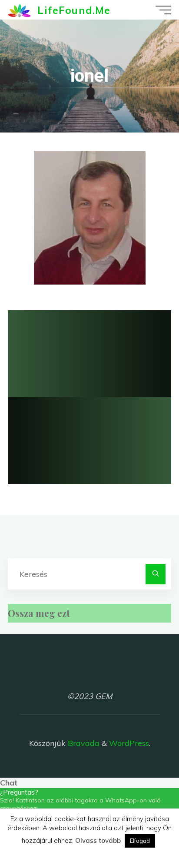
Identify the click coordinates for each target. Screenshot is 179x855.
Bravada (82, 743)
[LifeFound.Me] (19, 10)
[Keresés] (156, 574)
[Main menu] (163, 10)
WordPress (129, 743)
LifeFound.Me (73, 9)
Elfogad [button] (140, 840)
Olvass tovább (98, 840)
